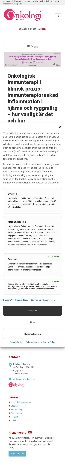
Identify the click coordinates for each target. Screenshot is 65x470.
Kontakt (14, 417)
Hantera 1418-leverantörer (15, 300)
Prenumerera (16, 413)
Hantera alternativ (32, 334)
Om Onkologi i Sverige (21, 402)
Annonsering (17, 409)
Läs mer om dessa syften (43, 300)
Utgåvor (14, 406)
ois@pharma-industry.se (24, 379)
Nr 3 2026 (42, 29)
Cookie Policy (16, 342)
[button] (60, 126)
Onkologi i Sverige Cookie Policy (40, 342)
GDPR (13, 420)
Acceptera (32, 311)
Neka (32, 322)
